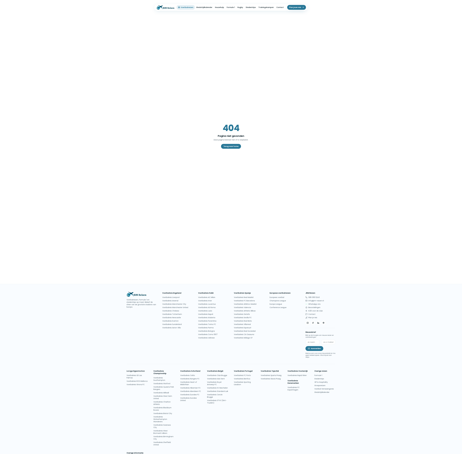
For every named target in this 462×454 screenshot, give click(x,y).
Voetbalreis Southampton (159, 379)
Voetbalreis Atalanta (206, 317)
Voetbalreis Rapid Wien (297, 375)
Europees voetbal (277, 297)
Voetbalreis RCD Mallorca (137, 381)
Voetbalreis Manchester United (175, 307)
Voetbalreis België (215, 371)
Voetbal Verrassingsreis (324, 389)
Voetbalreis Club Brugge (217, 375)
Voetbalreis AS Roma (206, 307)
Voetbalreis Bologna (206, 331)
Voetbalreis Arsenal (170, 300)
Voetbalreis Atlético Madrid (245, 304)
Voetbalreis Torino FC (207, 324)
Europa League (276, 304)
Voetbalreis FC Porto (242, 375)
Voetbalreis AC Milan (206, 297)
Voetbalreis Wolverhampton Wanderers (160, 419)
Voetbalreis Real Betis (243, 321)
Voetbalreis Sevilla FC (243, 317)
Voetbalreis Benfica (242, 379)
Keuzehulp (219, 7)
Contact (280, 7)
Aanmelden (316, 348)
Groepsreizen (319, 385)
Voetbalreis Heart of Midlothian (188, 383)
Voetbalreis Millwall (161, 392)
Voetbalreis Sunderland (172, 324)
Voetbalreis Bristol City (162, 413)
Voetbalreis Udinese (206, 338)
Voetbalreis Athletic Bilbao (245, 311)
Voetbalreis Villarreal (242, 324)
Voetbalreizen (187, 7)
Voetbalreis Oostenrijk (298, 371)
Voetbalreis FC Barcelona (244, 300)
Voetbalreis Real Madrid (243, 297)
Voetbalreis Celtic (187, 375)
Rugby (240, 7)
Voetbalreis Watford (161, 383)
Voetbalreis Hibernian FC (190, 388)
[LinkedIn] (318, 323)
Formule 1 (231, 7)
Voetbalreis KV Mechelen (217, 388)
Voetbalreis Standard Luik (217, 391)
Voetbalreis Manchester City (174, 304)
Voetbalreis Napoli (205, 314)
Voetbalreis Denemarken (293, 381)
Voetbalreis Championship (159, 372)
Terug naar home (231, 146)
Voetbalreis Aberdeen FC (190, 391)
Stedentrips (251, 7)
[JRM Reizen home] (165, 7)
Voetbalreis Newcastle (171, 317)
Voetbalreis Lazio (205, 311)
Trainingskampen (266, 7)
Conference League (278, 307)
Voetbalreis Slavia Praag (271, 379)
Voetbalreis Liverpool (171, 297)
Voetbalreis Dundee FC (189, 394)
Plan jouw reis (295, 7)
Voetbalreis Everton (170, 321)
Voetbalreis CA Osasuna (244, 334)
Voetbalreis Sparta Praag (271, 375)
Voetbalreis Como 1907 (208, 334)
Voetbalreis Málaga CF (243, 338)
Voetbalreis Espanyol (242, 327)
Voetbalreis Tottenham (172, 314)
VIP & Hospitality (321, 382)
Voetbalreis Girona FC (136, 384)
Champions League (278, 300)
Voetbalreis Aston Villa (171, 327)
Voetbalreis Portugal (243, 371)
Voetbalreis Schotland (190, 371)
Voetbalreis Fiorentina (207, 321)
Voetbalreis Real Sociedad (245, 331)
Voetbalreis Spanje (242, 293)
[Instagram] (307, 323)
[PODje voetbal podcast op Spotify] (323, 323)
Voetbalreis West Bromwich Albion (160, 432)
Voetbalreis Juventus (207, 304)
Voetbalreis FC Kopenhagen (294, 388)
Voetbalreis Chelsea (170, 311)
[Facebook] (313, 323)
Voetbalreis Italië (206, 293)
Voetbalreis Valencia (242, 307)
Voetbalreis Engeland (171, 293)
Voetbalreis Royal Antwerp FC (214, 383)
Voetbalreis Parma (206, 327)
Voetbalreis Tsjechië (270, 371)
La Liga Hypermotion (136, 371)
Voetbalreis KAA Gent (216, 379)
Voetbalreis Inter (205, 300)
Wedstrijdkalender (204, 7)
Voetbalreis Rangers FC (189, 379)
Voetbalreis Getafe (242, 314)
